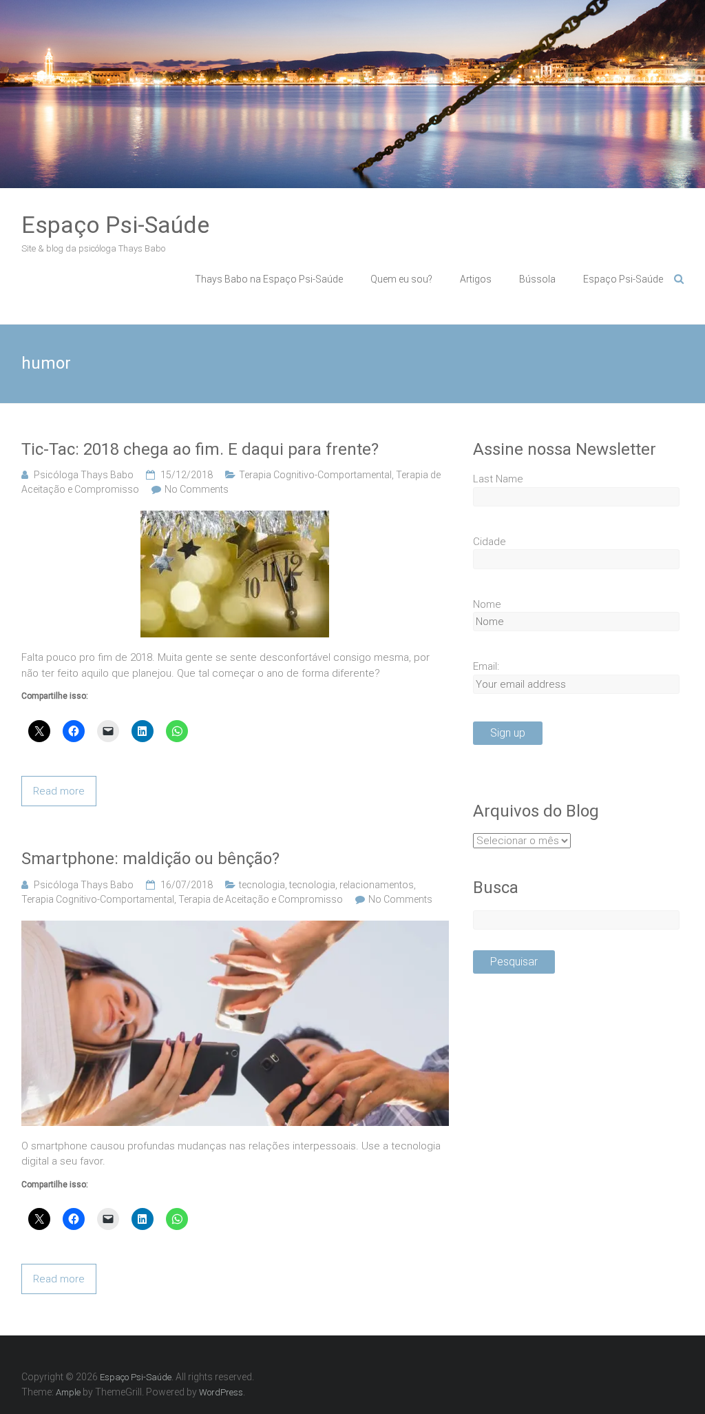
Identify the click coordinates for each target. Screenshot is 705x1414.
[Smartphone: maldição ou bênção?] (235, 928)
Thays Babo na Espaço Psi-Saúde (269, 279)
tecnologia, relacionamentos (351, 884)
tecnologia (262, 884)
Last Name (498, 479)
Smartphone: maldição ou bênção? (150, 858)
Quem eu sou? (401, 279)
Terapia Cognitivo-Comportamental (315, 474)
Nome (487, 604)
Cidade (489, 541)
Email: (486, 666)
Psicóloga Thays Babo (84, 474)
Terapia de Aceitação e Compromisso (260, 899)
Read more (59, 791)
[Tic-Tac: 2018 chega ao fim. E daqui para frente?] (234, 518)
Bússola (537, 279)
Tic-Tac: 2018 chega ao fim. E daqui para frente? (200, 449)
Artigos (476, 279)
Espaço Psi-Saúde (115, 224)
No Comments (197, 489)
